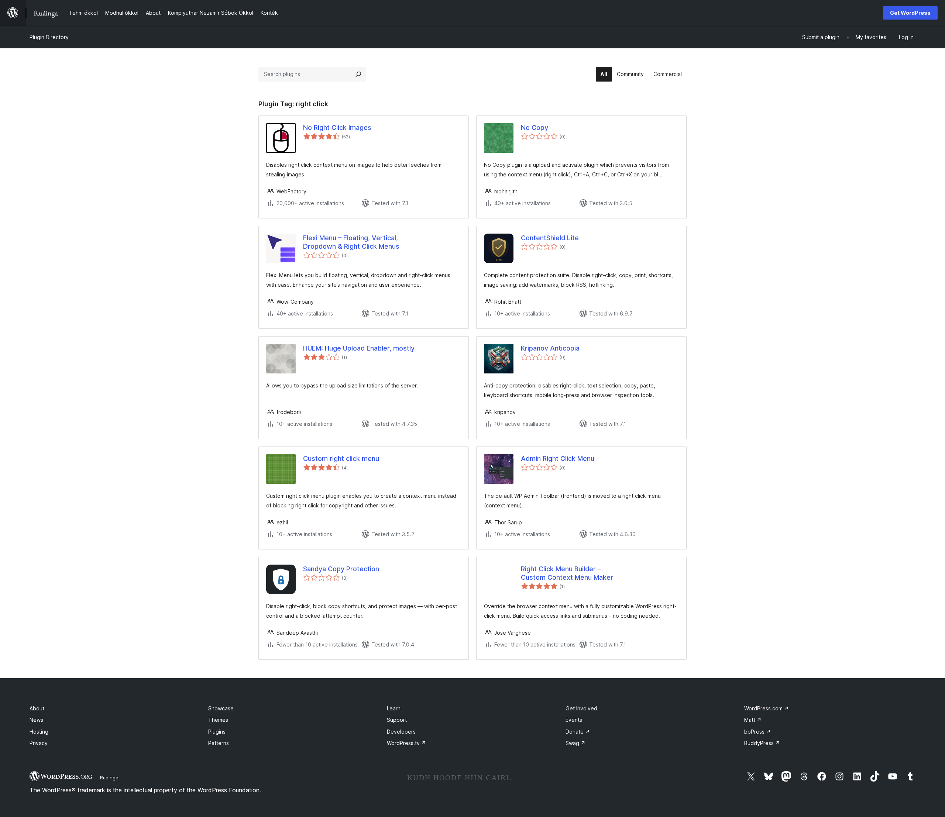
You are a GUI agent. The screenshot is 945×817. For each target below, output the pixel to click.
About (37, 708)
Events (574, 720)
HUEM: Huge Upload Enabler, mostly (359, 348)
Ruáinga (109, 777)
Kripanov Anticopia (550, 348)
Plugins (217, 731)
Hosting (39, 731)
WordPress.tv (406, 743)
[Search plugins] (358, 74)
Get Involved (581, 708)
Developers (401, 731)
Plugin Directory (49, 37)
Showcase (221, 708)
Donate (578, 731)
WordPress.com (766, 708)
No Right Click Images (337, 127)
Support (397, 720)
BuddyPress (762, 743)
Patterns (218, 743)
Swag (575, 743)
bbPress (757, 731)
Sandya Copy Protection (341, 569)
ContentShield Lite (550, 238)
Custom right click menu (341, 458)
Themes (218, 720)
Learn (394, 708)
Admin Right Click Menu (557, 458)
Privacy (39, 743)
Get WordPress (910, 13)
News (36, 720)
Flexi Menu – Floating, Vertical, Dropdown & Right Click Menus (351, 242)
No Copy (534, 127)
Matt (753, 720)
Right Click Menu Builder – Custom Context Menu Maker (567, 573)
